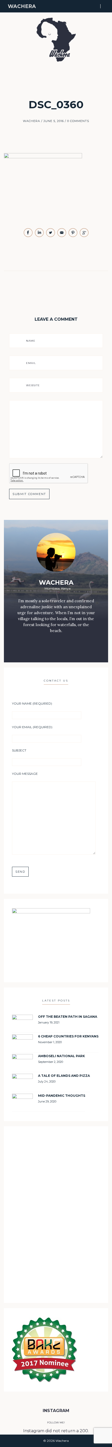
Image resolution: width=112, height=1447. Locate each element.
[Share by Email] (62, 236)
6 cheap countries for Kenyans (68, 1036)
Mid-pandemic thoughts (61, 1096)
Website (33, 385)
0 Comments (78, 121)
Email (31, 363)
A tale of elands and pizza (64, 1076)
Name (30, 340)
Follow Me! (56, 1422)
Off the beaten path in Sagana (67, 1017)
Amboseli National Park (61, 1056)
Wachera (22, 6)
